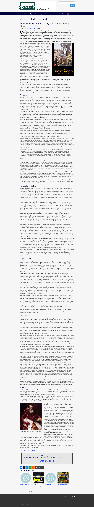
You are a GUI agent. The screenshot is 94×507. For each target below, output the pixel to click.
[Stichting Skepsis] (37, 6)
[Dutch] (68, 13)
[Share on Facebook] (21, 467)
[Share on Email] (39, 467)
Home (21, 13)
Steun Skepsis (47, 461)
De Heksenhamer (52, 204)
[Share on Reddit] (33, 467)
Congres (41, 13)
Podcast (35, 13)
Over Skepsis (62, 13)
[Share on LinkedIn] (27, 467)
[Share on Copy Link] (42, 467)
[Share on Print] (36, 467)
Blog (31, 13)
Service (55, 13)
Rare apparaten (48, 13)
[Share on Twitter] (24, 467)
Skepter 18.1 (33, 28)
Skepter (26, 13)
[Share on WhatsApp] (30, 467)
